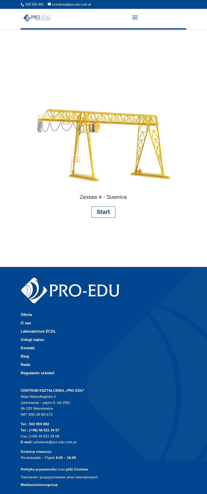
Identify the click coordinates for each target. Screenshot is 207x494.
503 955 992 (34, 4)
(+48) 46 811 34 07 (44, 430)
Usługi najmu (32, 339)
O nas (26, 323)
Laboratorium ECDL (38, 331)
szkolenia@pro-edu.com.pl (55, 442)
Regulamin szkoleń (37, 373)
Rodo (25, 364)
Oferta (26, 314)
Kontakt (28, 348)
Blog (25, 356)
